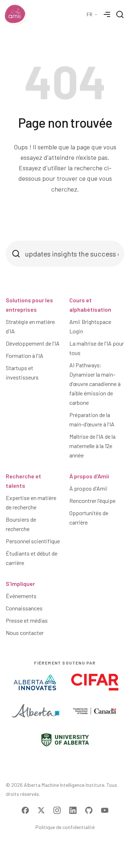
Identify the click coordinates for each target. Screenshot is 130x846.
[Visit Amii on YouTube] (104, 810)
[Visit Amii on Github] (88, 810)
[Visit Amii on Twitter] (41, 810)
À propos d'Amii (89, 476)
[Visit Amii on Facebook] (25, 810)
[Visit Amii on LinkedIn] (73, 810)
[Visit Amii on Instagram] (57, 810)
